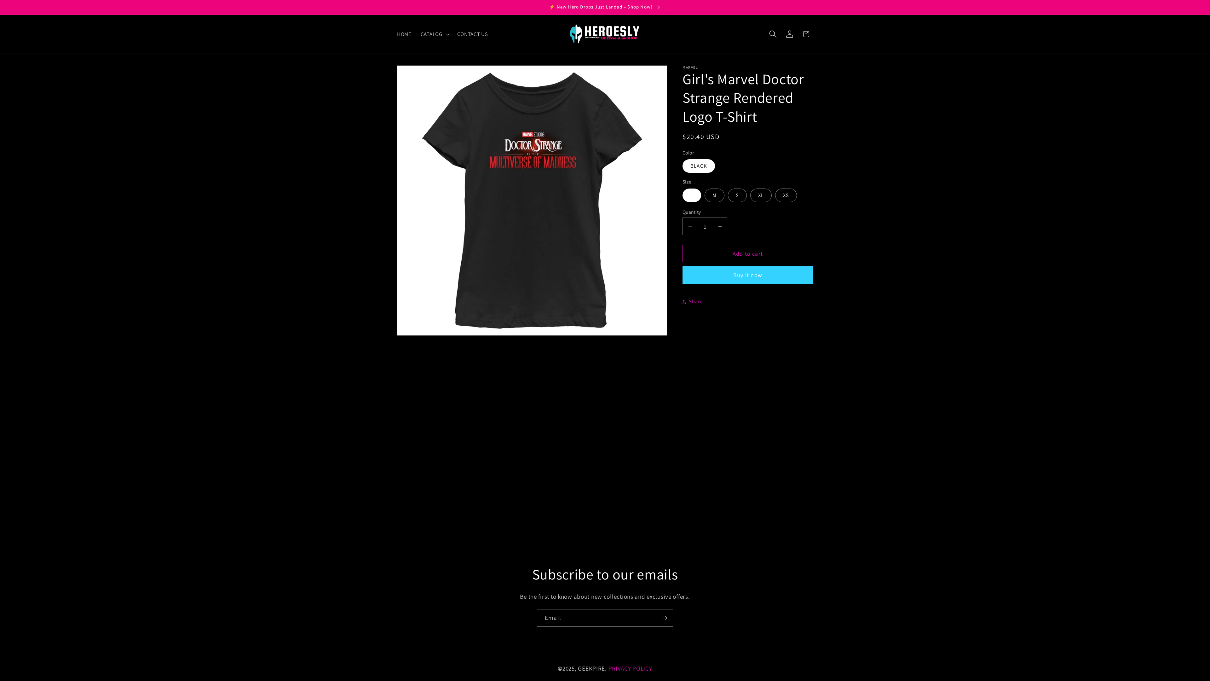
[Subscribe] (664, 618)
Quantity (692, 212)
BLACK (698, 165)
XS (786, 195)
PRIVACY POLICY (630, 668)
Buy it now (747, 275)
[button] (434, 34)
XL (761, 195)
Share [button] (696, 301)
